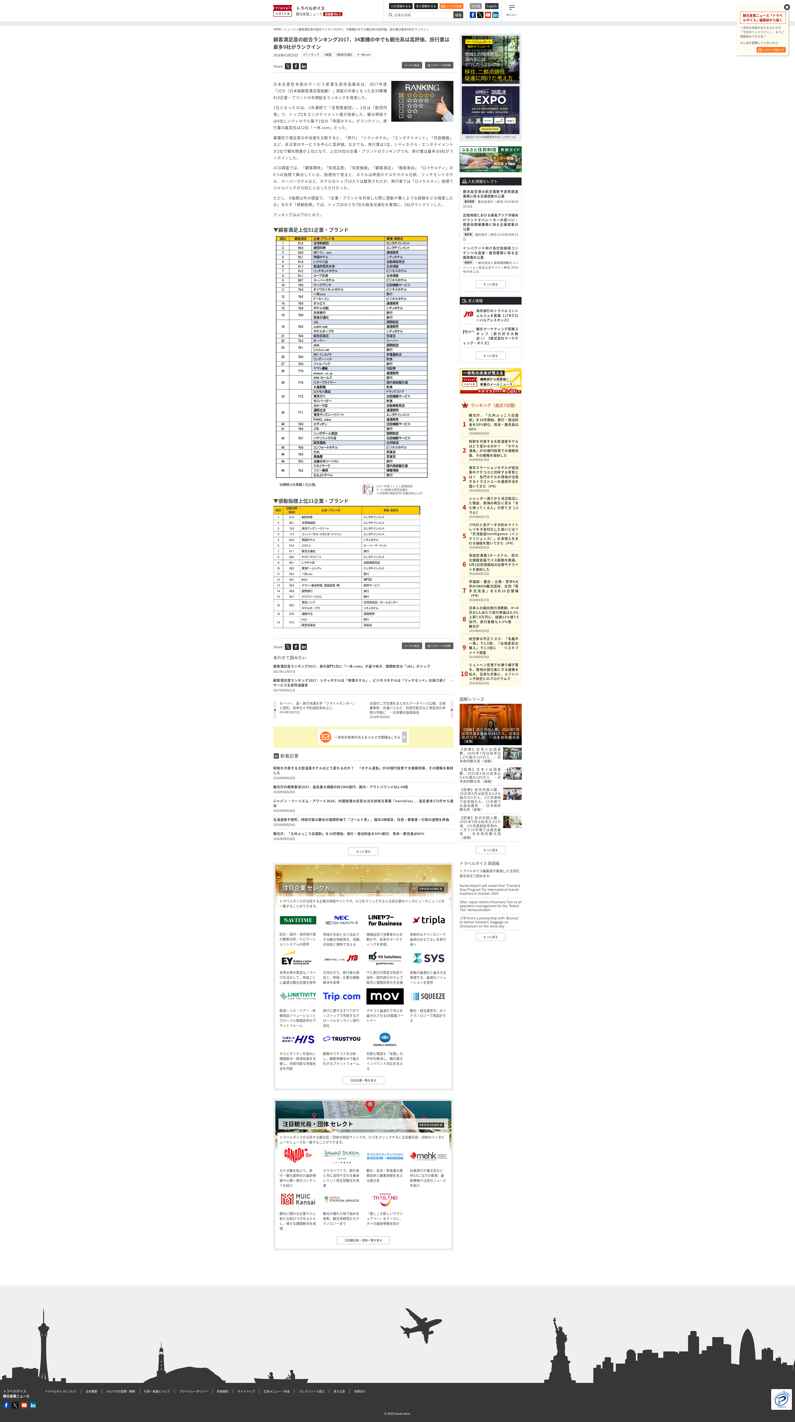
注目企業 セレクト (306, 888)
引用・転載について (157, 1391)
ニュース (290, 29)
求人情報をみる (426, 6)
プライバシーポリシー (193, 1391)
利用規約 (223, 1391)
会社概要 (91, 1391)
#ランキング (311, 54)
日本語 (475, 6)
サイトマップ (246, 1391)
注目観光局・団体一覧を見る (363, 1240)
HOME (277, 29)
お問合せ (360, 1391)
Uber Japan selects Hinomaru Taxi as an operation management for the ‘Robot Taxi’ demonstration (491, 905)
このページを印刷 (440, 65)
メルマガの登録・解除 (120, 1391)
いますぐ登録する (773, 50)
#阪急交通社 (344, 54)
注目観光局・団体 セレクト (318, 1124)
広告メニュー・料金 (277, 1391)
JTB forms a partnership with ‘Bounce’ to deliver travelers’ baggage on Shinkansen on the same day (489, 921)
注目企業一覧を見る (363, 1080)
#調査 (328, 54)
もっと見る (363, 851)
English (492, 6)
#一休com (364, 54)
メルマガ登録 (453, 6)
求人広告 (339, 1391)
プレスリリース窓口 (312, 1391)
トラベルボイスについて (61, 1391)
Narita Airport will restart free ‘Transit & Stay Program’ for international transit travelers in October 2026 (490, 889)
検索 (458, 14)
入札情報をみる (401, 6)
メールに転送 (412, 65)
